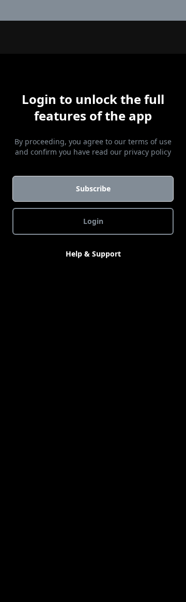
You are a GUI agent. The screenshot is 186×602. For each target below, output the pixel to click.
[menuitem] (180, 10)
